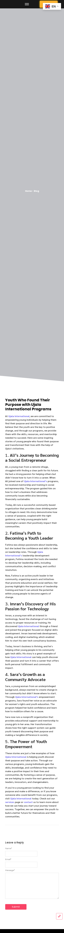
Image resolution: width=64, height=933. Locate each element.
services (9, 802)
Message (10, 870)
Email (8, 859)
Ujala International (18, 416)
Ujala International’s (35, 481)
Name (8, 848)
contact (28, 802)
